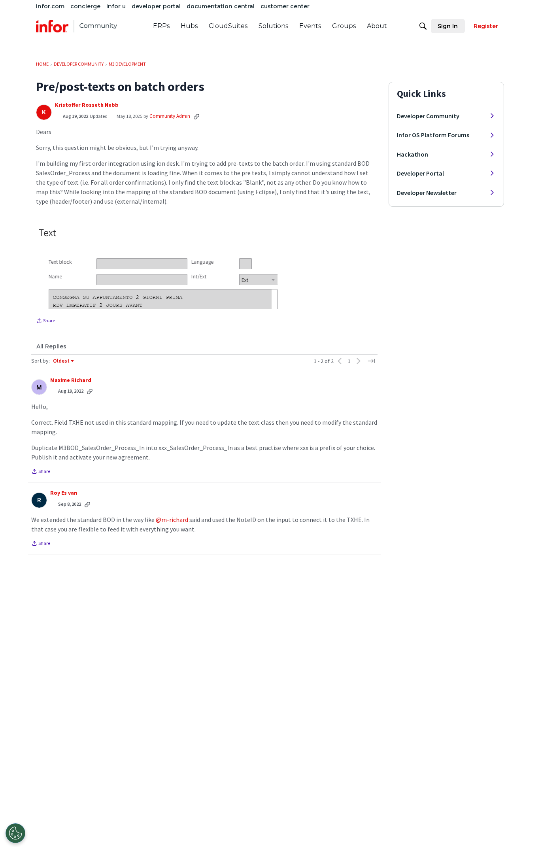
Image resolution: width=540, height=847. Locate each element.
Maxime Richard (70, 380)
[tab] (51, 346)
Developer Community (428, 116)
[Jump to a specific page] (371, 361)
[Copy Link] (196, 116)
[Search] (423, 26)
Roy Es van (63, 493)
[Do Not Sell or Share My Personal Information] (15, 833)
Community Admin (169, 116)
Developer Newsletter (427, 193)
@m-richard (172, 520)
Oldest (61, 361)
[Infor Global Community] (76, 26)
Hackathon (412, 154)
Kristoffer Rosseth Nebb (87, 105)
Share (45, 321)
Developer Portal (420, 173)
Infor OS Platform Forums (433, 135)
